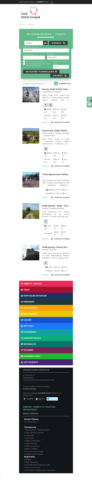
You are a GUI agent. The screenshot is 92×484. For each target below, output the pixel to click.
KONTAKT (27, 407)
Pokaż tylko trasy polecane (35, 61)
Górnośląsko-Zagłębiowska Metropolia (40, 470)
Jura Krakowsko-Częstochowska (37, 465)
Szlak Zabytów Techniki (34, 433)
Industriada (29, 435)
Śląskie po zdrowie (32, 446)
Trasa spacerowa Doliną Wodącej (60, 174)
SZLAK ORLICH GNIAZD (27, 2)
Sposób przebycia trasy (60, 63)
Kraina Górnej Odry (32, 468)
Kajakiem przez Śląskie (34, 454)
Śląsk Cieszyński (31, 462)
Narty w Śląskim (31, 449)
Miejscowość (28, 54)
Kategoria (51, 54)
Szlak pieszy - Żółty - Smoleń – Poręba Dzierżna (67, 206)
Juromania (29, 438)
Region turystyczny (31, 47)
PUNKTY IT (39, 407)
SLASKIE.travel (31, 422)
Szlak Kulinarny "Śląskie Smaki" (37, 430)
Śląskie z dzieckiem (32, 441)
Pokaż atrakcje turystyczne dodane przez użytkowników (38, 64)
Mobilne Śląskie (29, 389)
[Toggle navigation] (51, 2)
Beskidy (28, 459)
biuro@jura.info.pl (29, 382)
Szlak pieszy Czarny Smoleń (57, 247)
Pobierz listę (65, 83)
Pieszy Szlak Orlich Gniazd (56, 89)
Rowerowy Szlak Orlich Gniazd (58, 130)
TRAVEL (42, 2)
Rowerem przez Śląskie (34, 451)
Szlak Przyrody (31, 443)
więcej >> (45, 122)
